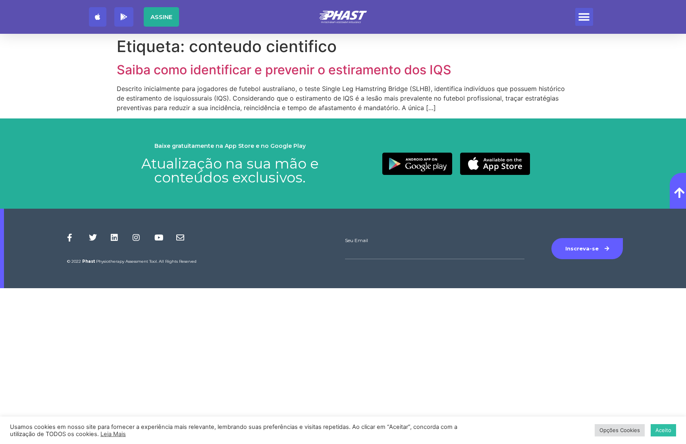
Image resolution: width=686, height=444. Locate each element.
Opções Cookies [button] (619, 430)
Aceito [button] (663, 430)
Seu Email (356, 240)
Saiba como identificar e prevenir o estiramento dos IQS (284, 70)
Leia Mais (113, 434)
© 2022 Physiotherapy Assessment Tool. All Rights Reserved (132, 261)
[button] (584, 17)
